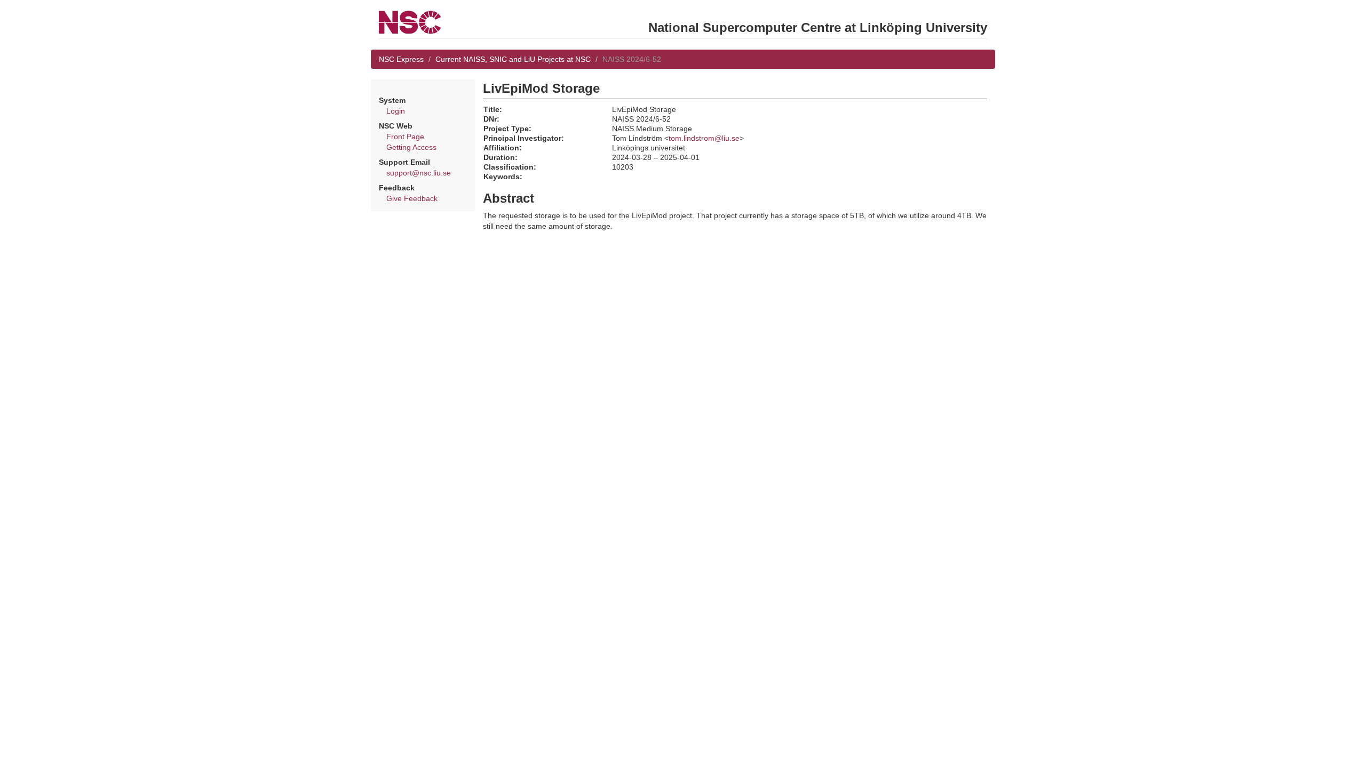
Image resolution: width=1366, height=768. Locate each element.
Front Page (405, 136)
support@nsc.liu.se (418, 173)
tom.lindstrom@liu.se (704, 138)
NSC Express (401, 59)
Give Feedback (412, 198)
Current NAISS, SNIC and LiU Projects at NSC (513, 59)
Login (395, 111)
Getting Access (411, 147)
